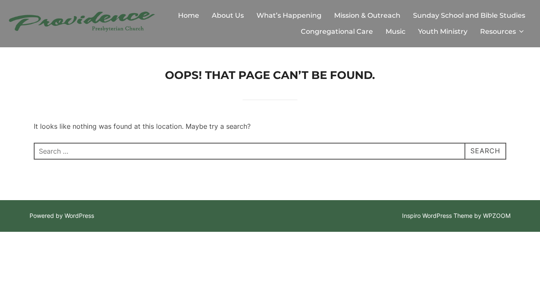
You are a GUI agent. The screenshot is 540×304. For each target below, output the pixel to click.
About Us (228, 15)
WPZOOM (496, 215)
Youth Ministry (442, 31)
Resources (498, 31)
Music (395, 31)
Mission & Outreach (367, 15)
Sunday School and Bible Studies (469, 15)
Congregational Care (337, 31)
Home (188, 15)
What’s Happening (288, 15)
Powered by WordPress (62, 215)
